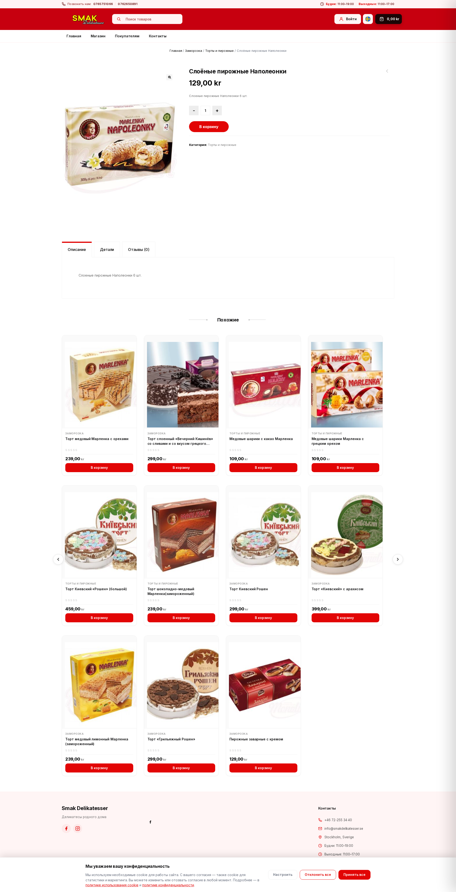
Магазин (98, 36)
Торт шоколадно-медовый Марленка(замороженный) (170, 591)
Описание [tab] (77, 249)
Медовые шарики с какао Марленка (261, 439)
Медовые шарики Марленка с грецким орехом (338, 441)
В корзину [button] (99, 467)
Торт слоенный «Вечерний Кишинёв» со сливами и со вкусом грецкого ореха (180, 441)
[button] (169, 77)
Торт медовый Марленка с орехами (96, 439)
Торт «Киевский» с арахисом (337, 589)
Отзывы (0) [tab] (138, 249)
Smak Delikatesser (85, 808)
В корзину (209, 126)
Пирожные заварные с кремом (256, 739)
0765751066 (103, 4)
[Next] (398, 559)
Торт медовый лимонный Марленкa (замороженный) (96, 741)
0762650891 (128, 4)
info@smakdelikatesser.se (343, 828)
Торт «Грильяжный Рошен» (171, 739)
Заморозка (193, 51)
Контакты (157, 36)
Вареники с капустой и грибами (387, 74)
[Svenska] (368, 19)
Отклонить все (318, 875)
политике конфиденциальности (168, 885)
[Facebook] (66, 828)
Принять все (354, 875)
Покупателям (127, 36)
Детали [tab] (107, 249)
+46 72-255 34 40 (338, 820)
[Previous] (58, 559)
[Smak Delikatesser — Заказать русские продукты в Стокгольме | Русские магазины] (88, 19)
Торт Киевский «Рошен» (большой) (96, 589)
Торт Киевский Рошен (248, 589)
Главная (73, 36)
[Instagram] (77, 828)
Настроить (282, 875)
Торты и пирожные (219, 51)
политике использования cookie (112, 885)
